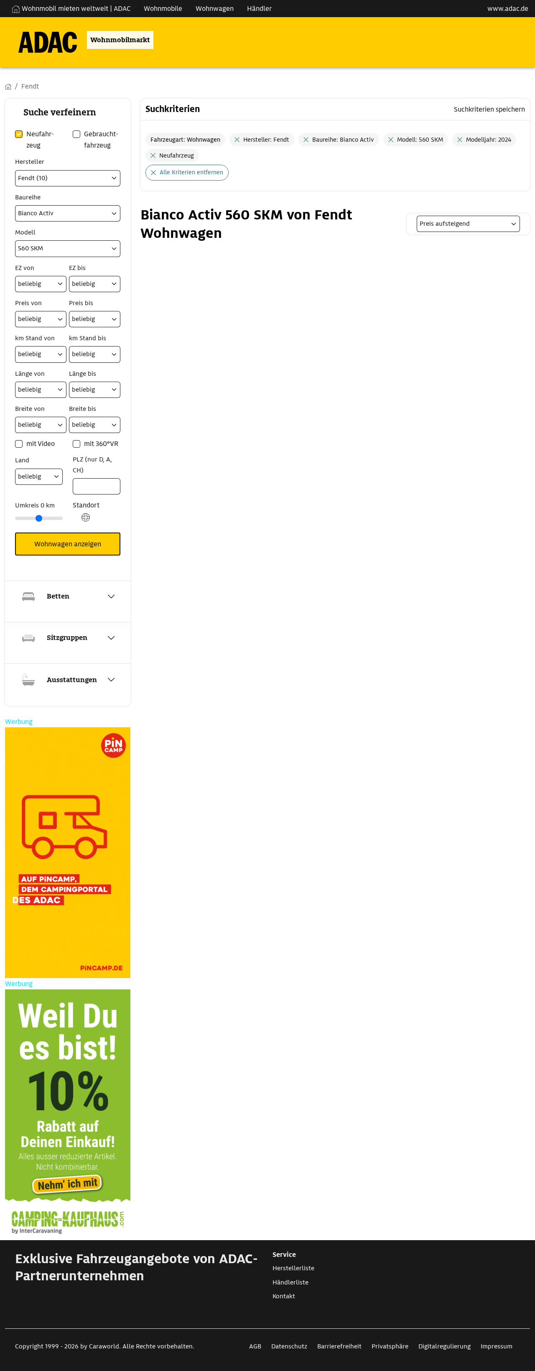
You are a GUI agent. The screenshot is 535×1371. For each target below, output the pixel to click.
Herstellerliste (293, 1268)
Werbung (19, 721)
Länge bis (82, 374)
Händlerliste (290, 1282)
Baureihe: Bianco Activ (343, 139)
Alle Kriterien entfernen (191, 172)
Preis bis (81, 303)
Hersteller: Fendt (266, 139)
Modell (25, 232)
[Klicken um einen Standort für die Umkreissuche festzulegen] (85, 521)
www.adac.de (507, 8)
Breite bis (82, 409)
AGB (255, 1346)
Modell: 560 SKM (420, 139)
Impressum (496, 1346)
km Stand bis (87, 338)
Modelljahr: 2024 (488, 139)
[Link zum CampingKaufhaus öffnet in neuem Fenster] (67, 1114)
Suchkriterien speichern (489, 109)
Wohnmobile (163, 8)
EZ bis (77, 268)
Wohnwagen (215, 8)
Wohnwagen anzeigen (67, 544)
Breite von (30, 409)
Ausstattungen (72, 679)
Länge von (30, 374)
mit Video (40, 443)
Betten (58, 596)
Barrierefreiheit (339, 1346)
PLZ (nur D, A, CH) (92, 464)
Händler (259, 8)
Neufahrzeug (176, 155)
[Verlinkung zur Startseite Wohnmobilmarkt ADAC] (41, 40)
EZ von (24, 268)
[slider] (39, 518)
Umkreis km (35, 505)
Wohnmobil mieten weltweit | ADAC (75, 8)
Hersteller (29, 162)
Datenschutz (289, 1346)
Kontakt (284, 1296)
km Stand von (35, 338)
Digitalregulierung (444, 1346)
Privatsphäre (390, 1346)
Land (22, 460)
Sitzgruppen (67, 637)
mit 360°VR (101, 443)
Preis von (28, 303)
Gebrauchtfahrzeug (101, 140)
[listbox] (468, 224)
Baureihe (28, 197)
